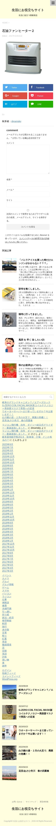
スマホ (5, 590)
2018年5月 (7, 529)
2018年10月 (8, 520)
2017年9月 (7, 553)
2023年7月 (7, 447)
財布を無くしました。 (30, 289)
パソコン (6, 593)
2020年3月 (7, 483)
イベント (6, 575)
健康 (4, 605)
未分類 (5, 629)
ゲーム (5, 587)
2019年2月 (7, 510)
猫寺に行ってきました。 (31, 314)
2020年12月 (8, 456)
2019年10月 (8, 498)
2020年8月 (7, 468)
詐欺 (4, 657)
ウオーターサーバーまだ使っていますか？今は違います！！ (36, 732)
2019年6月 (7, 504)
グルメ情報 (8, 584)
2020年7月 (7, 471)
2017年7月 (7, 559)
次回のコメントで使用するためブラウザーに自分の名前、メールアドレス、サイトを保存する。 (27, 217)
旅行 (4, 626)
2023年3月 (7, 450)
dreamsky (16, 121)
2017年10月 (8, 550)
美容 (4, 641)
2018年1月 (7, 541)
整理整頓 (6, 620)
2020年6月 (7, 474)
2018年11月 (8, 517)
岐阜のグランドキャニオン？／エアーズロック (26, 402)
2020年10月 (8, 462)
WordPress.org (9, 679)
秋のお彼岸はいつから (30, 365)
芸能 (4, 651)
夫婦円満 (6, 608)
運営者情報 (44, 802)
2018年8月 (7, 523)
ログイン (6, 670)
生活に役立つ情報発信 (28, 814)
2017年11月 (8, 547)
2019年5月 (7, 507)
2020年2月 (7, 486)
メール (10, 190)
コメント (10, 143)
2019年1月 (7, 514)
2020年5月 (7, 477)
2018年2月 (7, 538)
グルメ (5, 581)
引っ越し (6, 611)
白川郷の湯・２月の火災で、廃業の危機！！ (25, 417)
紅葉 (4, 638)
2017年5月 (7, 565)
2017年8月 (7, 556)
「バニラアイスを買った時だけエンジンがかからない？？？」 (36, 261)
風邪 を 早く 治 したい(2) (31, 339)
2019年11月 (8, 495)
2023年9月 (7, 444)
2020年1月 (7, 489)
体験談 (5, 602)
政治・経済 (8, 617)
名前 (9, 179)
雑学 (4, 666)
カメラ (5, 578)
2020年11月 (8, 459)
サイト (9, 200)
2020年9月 (7, 465)
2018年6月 (7, 526)
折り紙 (5, 614)
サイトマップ (31, 802)
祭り (4, 635)
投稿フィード (9, 673)
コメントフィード (11, 676)
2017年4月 (7, 568)
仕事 (4, 599)
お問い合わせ (17, 802)
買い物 (5, 660)
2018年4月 (7, 532)
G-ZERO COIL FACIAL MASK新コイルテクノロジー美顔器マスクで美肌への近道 (36, 713)
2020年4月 (7, 480)
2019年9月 (7, 501)
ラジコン (6, 596)
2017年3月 (7, 571)
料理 (4, 623)
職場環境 (6, 644)
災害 (4, 632)
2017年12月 (8, 544)
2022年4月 (7, 453)
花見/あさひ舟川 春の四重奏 (17, 420)
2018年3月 (7, 535)
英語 (4, 654)
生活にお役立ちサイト (28, 10)
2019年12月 (8, 492)
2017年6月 (7, 562)
